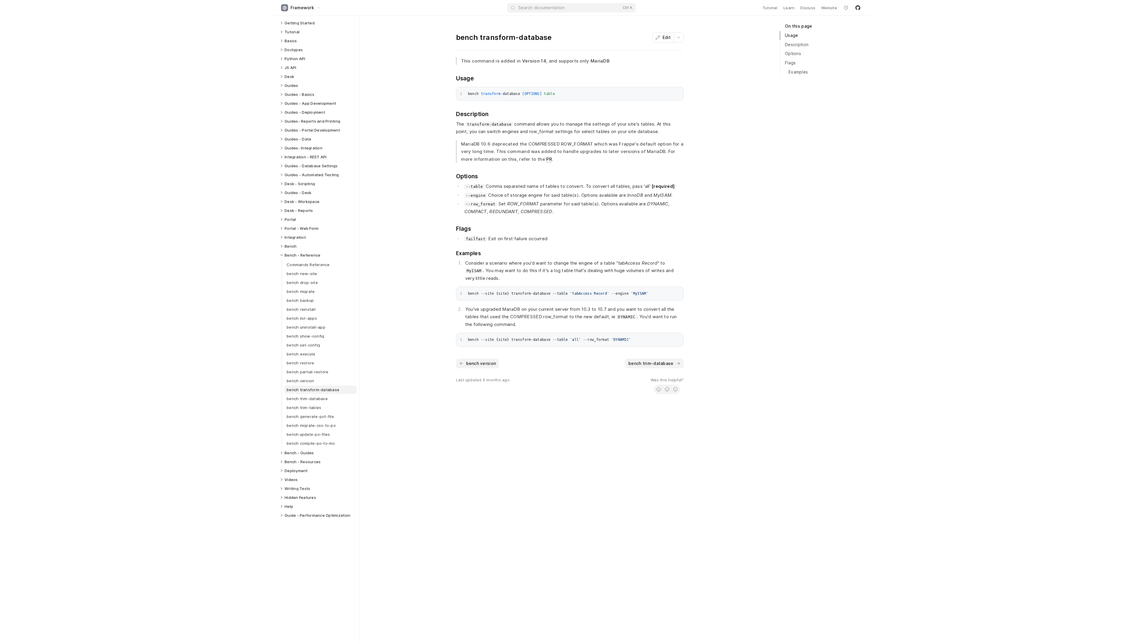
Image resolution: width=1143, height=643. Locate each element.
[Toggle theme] (846, 8)
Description (796, 44)
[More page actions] (678, 37)
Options (793, 53)
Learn (788, 7)
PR (549, 159)
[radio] (659, 389)
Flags (790, 62)
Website (829, 7)
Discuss (807, 7)
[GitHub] (858, 8)
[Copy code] (677, 92)
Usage (791, 35)
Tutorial (770, 7)
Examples (798, 71)
